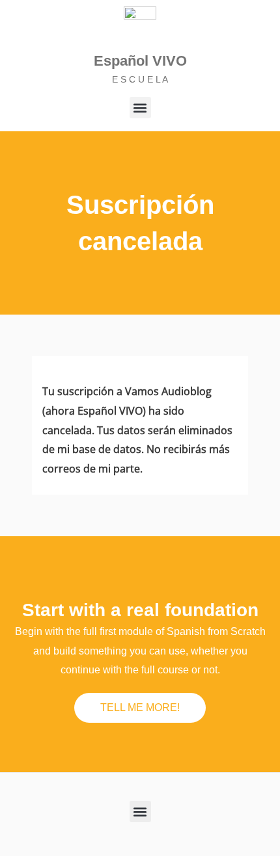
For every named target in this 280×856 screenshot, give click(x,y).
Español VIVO (140, 61)
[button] (140, 107)
